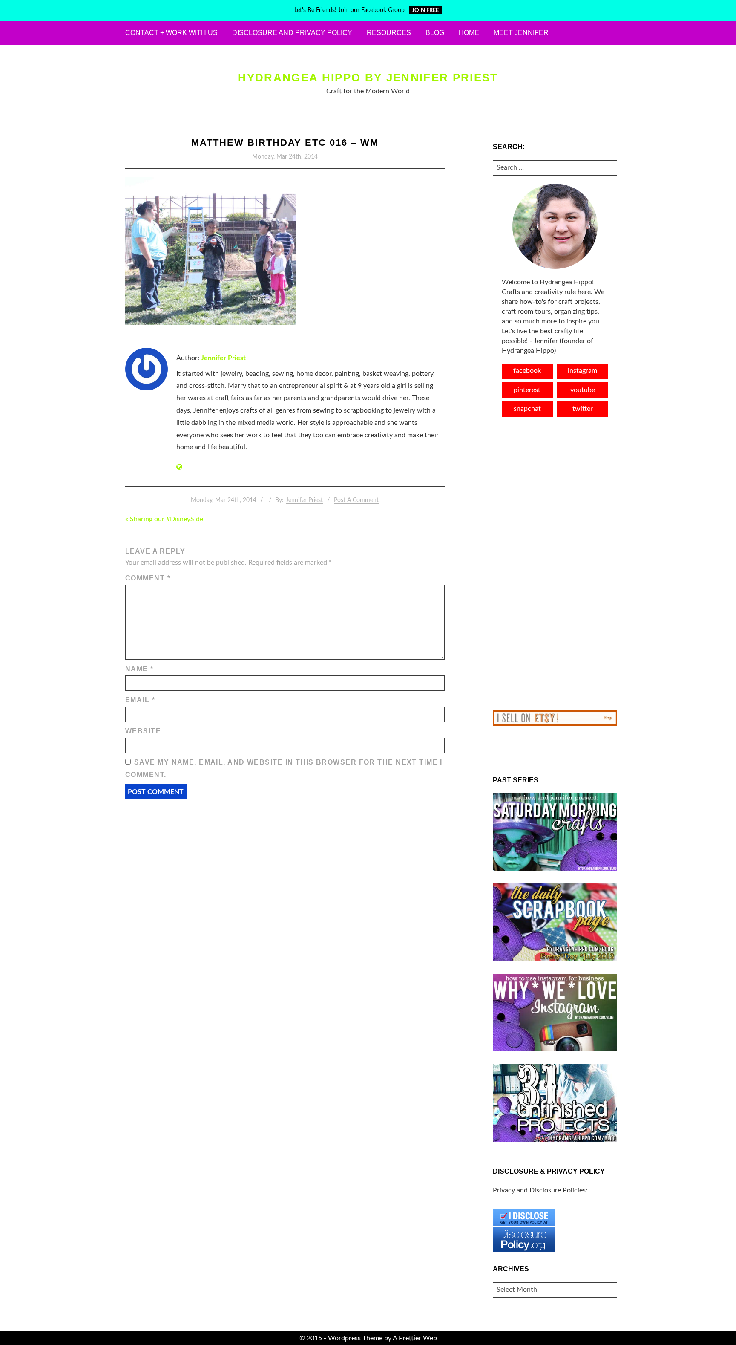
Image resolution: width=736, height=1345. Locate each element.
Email (140, 700)
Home (469, 32)
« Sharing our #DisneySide (164, 519)
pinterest (527, 390)
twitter (582, 408)
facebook (527, 370)
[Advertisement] (555, 570)
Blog (435, 32)
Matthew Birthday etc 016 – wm (285, 142)
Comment (147, 578)
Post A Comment (356, 500)
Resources (389, 32)
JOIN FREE (425, 10)
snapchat (527, 408)
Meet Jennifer (521, 32)
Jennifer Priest (223, 358)
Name (139, 668)
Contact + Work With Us (171, 32)
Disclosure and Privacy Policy (292, 32)
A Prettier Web (415, 1338)
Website (143, 731)
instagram (582, 370)
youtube (582, 390)
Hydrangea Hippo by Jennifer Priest (368, 77)
